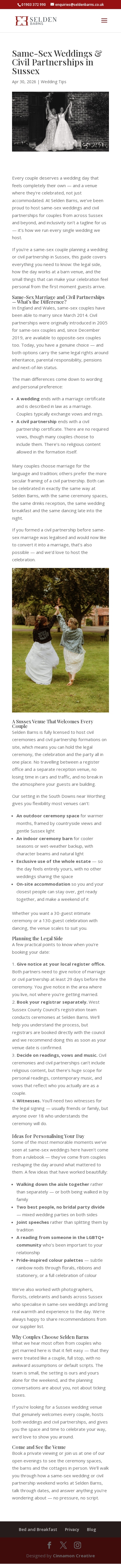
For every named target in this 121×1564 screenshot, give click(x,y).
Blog (91, 1529)
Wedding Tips (53, 81)
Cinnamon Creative (74, 1555)
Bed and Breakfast (38, 1529)
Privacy (72, 1529)
